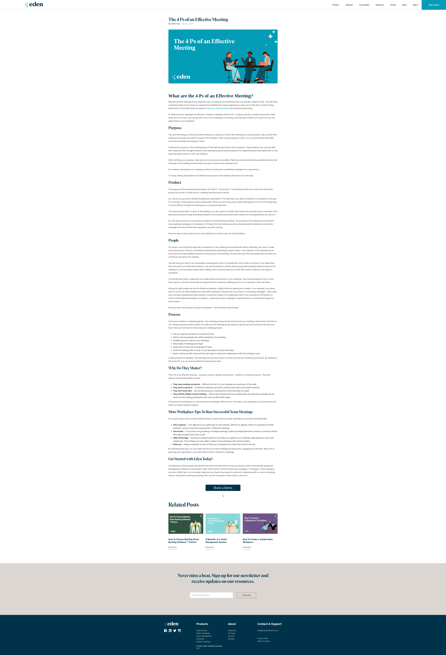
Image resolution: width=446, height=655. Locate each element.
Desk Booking (201, 630)
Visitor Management (204, 636)
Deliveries (200, 639)
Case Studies (364, 5)
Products (335, 5)
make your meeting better (217, 108)
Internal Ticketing (203, 642)
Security (231, 636)
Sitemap (231, 639)
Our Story (231, 633)
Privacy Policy (262, 638)
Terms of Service (263, 641)
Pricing (393, 5)
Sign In (415, 5)
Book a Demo (223, 488)
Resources (380, 5)
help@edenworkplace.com (267, 630)
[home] (34, 5)
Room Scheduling (203, 633)
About (404, 5)
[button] (336, 5)
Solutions (349, 5)
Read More (172, 547)
